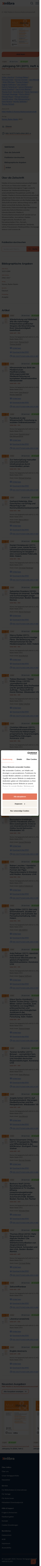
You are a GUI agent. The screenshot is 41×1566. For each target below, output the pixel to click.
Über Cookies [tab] (31, 759)
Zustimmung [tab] (7, 759)
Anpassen (18, 804)
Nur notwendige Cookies (19, 811)
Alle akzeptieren (20, 797)
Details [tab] (19, 759)
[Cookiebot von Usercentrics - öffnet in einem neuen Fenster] (28, 753)
